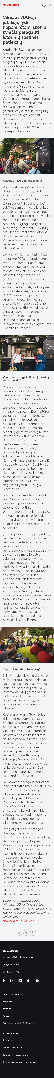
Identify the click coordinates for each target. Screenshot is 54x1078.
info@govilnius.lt (11, 964)
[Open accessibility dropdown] (44, 5)
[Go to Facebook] (26, 933)
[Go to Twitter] (33, 933)
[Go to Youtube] (37, 981)
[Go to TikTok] (29, 981)
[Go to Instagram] (12, 981)
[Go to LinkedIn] (20, 981)
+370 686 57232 (11, 972)
